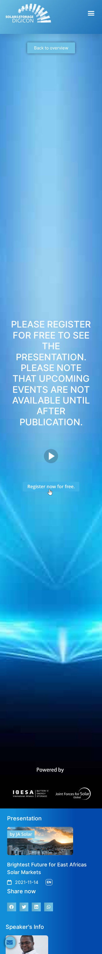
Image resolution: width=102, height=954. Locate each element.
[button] (91, 13)
